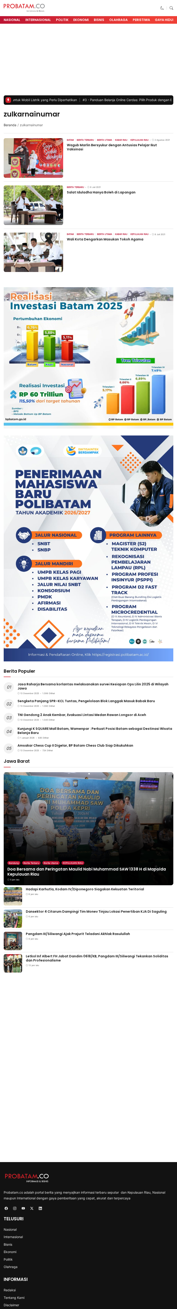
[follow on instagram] (14, 1208)
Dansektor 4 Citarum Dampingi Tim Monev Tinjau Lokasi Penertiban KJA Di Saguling (96, 911)
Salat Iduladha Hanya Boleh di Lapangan (101, 192)
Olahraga (118, 20)
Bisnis (99, 20)
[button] (162, 8)
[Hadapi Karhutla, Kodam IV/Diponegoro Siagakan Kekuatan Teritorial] (13, 902)
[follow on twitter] (31, 1208)
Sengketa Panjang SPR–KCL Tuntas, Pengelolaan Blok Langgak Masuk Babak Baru (86, 701)
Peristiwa (141, 20)
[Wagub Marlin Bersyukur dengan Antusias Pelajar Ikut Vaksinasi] (33, 174)
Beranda (10, 125)
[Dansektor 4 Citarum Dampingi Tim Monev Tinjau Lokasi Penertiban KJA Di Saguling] (13, 925)
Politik (62, 20)
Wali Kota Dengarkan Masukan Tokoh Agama (105, 239)
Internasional (38, 20)
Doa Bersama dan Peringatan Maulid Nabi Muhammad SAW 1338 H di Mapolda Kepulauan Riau (86, 871)
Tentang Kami (14, 1298)
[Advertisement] (88, 61)
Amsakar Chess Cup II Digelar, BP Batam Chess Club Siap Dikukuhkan (75, 745)
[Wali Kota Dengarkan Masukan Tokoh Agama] (33, 269)
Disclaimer (11, 1305)
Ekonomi (81, 20)
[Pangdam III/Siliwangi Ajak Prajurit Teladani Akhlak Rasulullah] (13, 947)
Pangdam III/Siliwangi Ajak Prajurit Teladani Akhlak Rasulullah (78, 934)
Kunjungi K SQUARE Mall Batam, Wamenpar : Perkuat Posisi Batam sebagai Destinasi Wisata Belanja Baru (95, 730)
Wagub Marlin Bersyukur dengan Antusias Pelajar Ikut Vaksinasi (112, 147)
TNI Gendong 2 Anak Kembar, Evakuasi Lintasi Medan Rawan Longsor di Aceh (82, 715)
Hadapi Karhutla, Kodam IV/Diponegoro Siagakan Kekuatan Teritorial (85, 889)
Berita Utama (51, 863)
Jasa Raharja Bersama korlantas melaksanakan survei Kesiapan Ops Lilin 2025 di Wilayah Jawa (93, 686)
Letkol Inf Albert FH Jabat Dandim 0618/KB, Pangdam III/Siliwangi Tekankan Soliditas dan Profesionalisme (97, 958)
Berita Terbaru (31, 863)
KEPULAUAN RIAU (73, 863)
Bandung (14, 863)
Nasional (12, 20)
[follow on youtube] (23, 1208)
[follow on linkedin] (40, 1208)
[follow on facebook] (6, 1208)
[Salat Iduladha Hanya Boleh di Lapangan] (33, 222)
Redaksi (10, 1290)
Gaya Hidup (165, 20)
